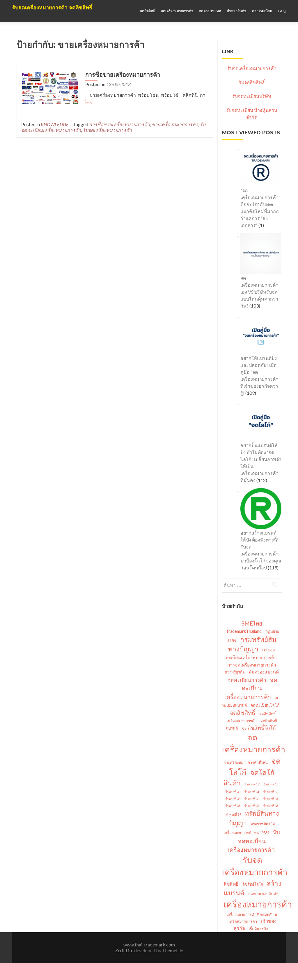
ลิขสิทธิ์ (231, 884)
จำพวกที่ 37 (251, 805)
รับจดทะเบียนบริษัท (251, 96)
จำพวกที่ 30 (232, 792)
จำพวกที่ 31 (251, 792)
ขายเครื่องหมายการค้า (175, 124)
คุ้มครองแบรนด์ (264, 671)
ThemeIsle (172, 950)
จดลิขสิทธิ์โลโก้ (259, 728)
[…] (88, 101)
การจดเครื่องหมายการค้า (251, 664)
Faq (282, 11)
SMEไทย (252, 623)
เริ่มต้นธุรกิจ (258, 928)
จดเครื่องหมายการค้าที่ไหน (246, 762)
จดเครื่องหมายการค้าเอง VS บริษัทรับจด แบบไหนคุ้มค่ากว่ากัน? (259, 291)
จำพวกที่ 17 (252, 784)
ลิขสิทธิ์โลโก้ (252, 884)
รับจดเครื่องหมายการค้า (107, 130)
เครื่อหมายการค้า (243, 921)
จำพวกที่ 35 (270, 799)
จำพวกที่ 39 (233, 814)
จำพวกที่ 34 (251, 799)
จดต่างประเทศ (210, 11)
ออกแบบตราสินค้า (263, 893)
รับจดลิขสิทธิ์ (252, 82)
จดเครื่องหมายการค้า (177, 11)
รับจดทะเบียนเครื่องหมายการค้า (254, 840)
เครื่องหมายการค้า (258, 904)
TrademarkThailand (244, 631)
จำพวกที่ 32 (270, 792)
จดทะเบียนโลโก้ (265, 705)
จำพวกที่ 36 (232, 805)
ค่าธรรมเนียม (262, 11)
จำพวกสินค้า (236, 11)
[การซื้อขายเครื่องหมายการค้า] (50, 87)
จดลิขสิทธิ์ (147, 11)
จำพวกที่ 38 (270, 805)
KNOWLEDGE (55, 124)
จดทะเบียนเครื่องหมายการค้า (251, 688)
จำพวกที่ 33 (232, 799)
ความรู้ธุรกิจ (235, 672)
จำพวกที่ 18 (271, 784)
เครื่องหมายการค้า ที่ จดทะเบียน (251, 914)
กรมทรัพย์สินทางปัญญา (252, 644)
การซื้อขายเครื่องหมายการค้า (122, 74)
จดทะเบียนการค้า (247, 680)
